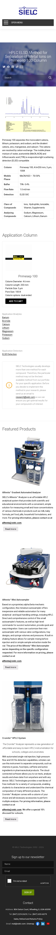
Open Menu (17, 22)
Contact (28, 903)
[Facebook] (37, 923)
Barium (5, 317)
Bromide (6, 321)
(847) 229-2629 (20, 914)
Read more (10, 529)
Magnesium (7, 331)
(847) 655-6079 (39, 914)
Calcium (6, 324)
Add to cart (16, 301)
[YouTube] (48, 923)
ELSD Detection (9, 354)
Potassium (7, 334)
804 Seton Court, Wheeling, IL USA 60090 (32, 909)
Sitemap (30, 923)
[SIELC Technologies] (28, 11)
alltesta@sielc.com (12, 523)
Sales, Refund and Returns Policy (28, 919)
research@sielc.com (25, 397)
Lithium (5, 328)
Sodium (6, 338)
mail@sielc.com (19, 923)
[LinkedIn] (43, 923)
